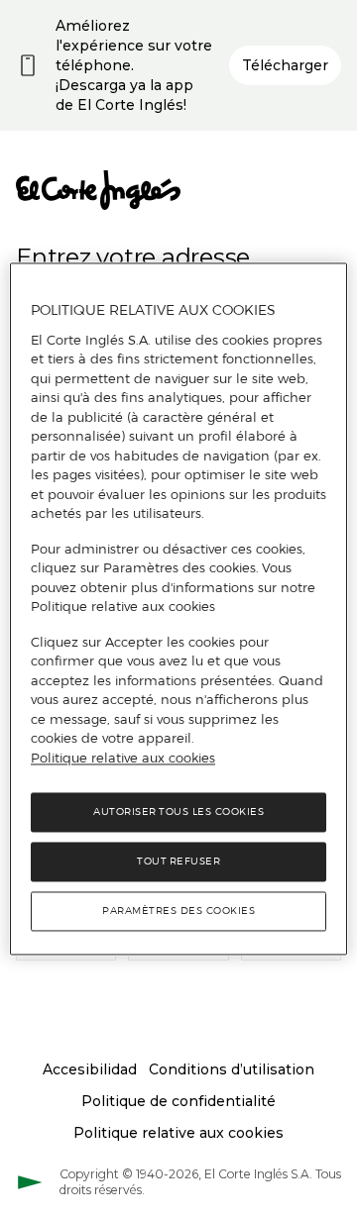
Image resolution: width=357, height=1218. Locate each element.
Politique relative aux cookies (123, 757)
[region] (178, 608)
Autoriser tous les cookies (178, 812)
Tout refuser (178, 862)
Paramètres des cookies (178, 911)
